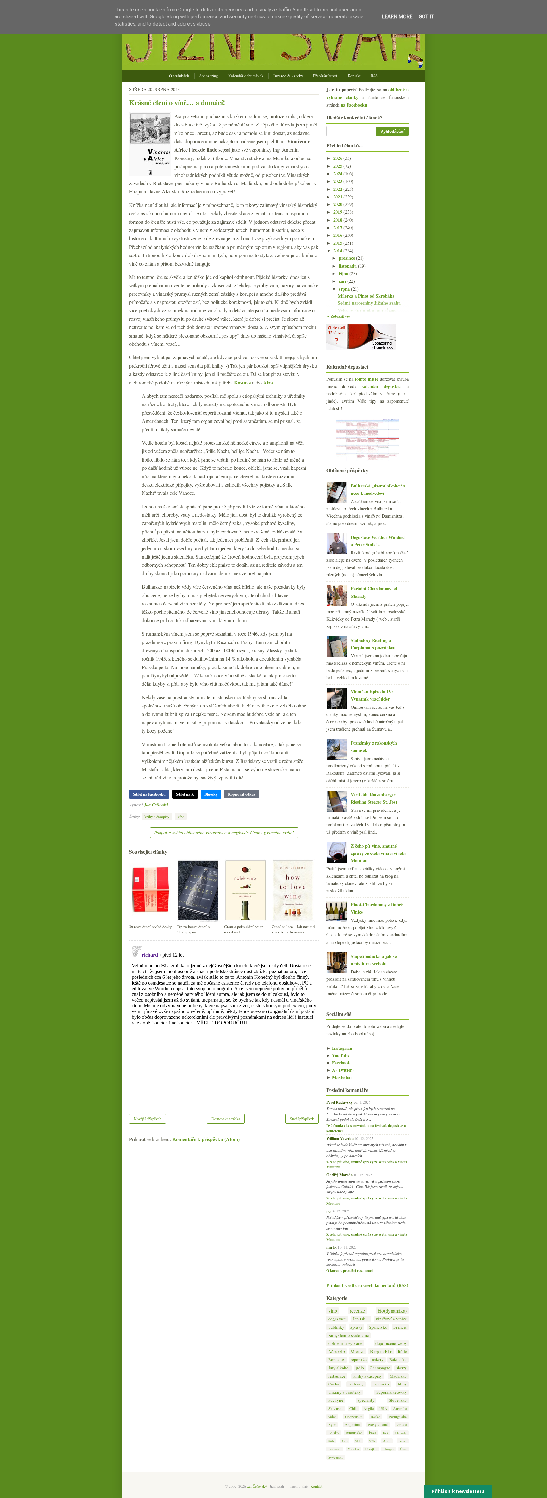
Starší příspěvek (302, 1118)
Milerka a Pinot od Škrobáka (366, 296)
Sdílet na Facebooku (149, 794)
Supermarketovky (391, 1392)
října (344, 273)
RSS (374, 76)
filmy (402, 1384)
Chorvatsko (353, 1416)
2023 (338, 181)
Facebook (338, 1062)
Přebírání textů (325, 76)
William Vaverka (340, 1138)
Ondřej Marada (339, 1175)
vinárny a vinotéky (344, 1392)
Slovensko (398, 1400)
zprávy (356, 1327)
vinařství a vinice (391, 1319)
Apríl (387, 1440)
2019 (338, 212)
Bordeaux (336, 1359)
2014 (338, 250)
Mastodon (339, 1077)
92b (372, 1440)
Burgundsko (381, 1351)
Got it (426, 17)
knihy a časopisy (156, 816)
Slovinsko (335, 1408)
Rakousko (398, 1359)
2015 (338, 243)
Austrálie (400, 1408)
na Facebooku (354, 104)
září (343, 281)
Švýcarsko (335, 1457)
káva (372, 1432)
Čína (403, 1449)
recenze (357, 1310)
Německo (336, 1351)
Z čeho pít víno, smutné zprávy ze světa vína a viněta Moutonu (378, 853)
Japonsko (381, 1384)
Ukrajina (371, 1449)
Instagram (339, 1048)
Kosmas (242, 382)
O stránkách (179, 76)
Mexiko (353, 1449)
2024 (338, 173)
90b (358, 1440)
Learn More (397, 17)
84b (331, 1440)
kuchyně (335, 1400)
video (332, 1416)
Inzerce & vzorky (288, 76)
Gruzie (402, 1424)
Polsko (333, 1432)
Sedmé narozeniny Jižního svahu (369, 303)
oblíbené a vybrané (345, 1343)
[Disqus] (224, 1023)
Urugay (388, 1449)
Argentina (352, 1424)
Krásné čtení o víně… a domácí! (177, 102)
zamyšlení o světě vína (348, 1335)
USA (383, 1408)
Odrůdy (401, 1432)
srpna (345, 289)
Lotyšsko (335, 1449)
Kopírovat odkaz (241, 794)
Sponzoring (208, 76)
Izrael (403, 1440)
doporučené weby (391, 1343)
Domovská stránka (225, 1118)
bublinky (336, 1327)
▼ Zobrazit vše (338, 316)
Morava (357, 1351)
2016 (338, 235)
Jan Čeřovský (156, 805)
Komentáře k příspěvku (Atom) (206, 1139)
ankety (378, 1359)
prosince (347, 258)
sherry (401, 1368)
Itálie (402, 1351)
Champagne (380, 1368)
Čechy (333, 1384)
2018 (338, 219)
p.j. (329, 1211)
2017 (338, 227)
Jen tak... (361, 1319)
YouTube (337, 1055)
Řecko (375, 1416)
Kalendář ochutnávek (246, 76)
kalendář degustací (382, 386)
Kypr (332, 1424)
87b (345, 1440)
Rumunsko (354, 1432)
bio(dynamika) (392, 1310)
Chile (353, 1408)
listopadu (348, 265)
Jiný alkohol (339, 1368)
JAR (385, 1432)
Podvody (356, 1384)
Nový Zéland (378, 1424)
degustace (337, 1319)
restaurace (336, 1376)
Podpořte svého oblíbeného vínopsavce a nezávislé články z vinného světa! (224, 832)
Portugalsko (398, 1416)
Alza (268, 382)
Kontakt (354, 76)
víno (181, 816)
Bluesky (210, 794)
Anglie (368, 1408)
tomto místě (366, 379)
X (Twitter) (340, 1070)
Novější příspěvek (147, 1118)
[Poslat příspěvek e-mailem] (170, 805)
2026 (338, 158)
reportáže (359, 1359)
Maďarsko (398, 1376)
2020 (338, 204)
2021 (338, 196)
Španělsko (378, 1327)
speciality (366, 1400)
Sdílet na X (185, 794)
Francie (400, 1327)
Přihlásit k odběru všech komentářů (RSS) (367, 1285)
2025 (338, 166)
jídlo (360, 1368)
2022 (338, 189)
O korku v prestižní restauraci (349, 1270)
